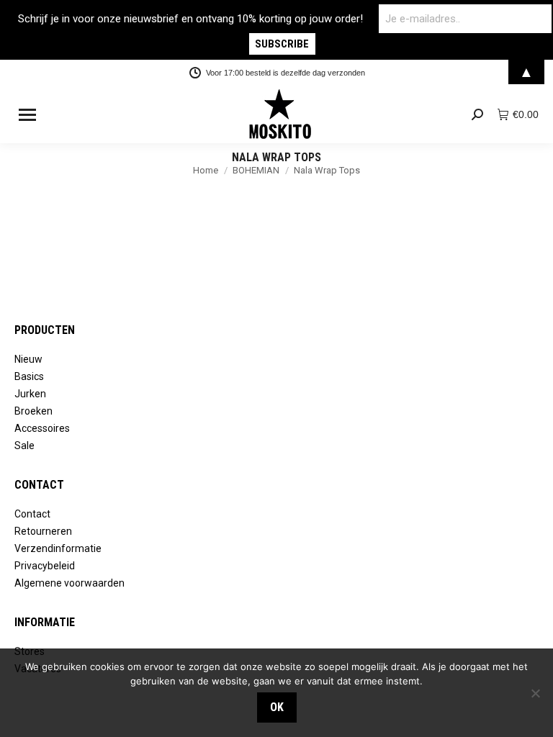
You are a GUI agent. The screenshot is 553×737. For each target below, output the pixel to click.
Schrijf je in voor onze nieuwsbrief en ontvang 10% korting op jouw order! (190, 18)
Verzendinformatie (58, 548)
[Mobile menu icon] (27, 114)
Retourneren (43, 531)
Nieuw (28, 359)
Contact (32, 514)
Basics (29, 376)
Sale (24, 445)
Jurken (30, 393)
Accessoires (42, 428)
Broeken (33, 411)
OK (277, 707)
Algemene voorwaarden (69, 583)
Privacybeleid (44, 565)
